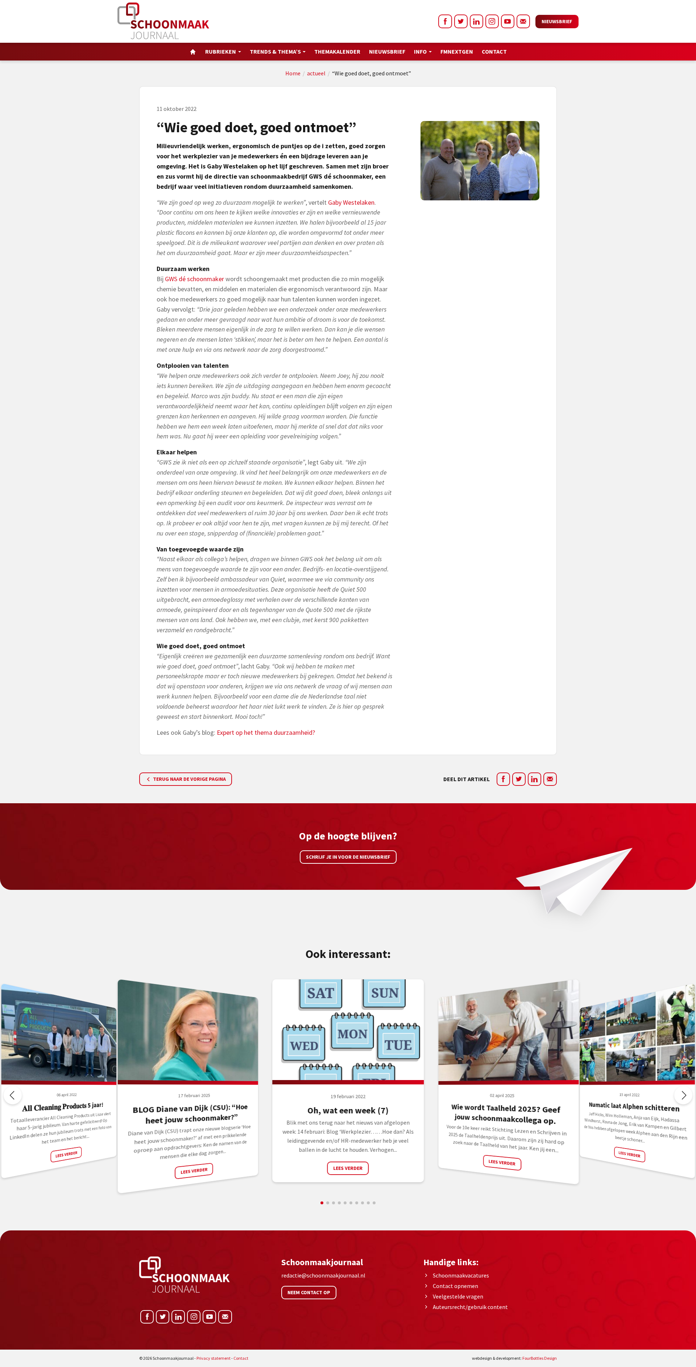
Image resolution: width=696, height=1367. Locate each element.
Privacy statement (213, 1358)
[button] (683, 1095)
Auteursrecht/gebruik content (470, 1306)
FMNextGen (456, 51)
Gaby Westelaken (351, 202)
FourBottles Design (514, 1358)
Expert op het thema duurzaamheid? (266, 732)
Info (420, 51)
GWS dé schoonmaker (194, 279)
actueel (316, 73)
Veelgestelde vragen (458, 1296)
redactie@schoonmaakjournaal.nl (323, 1275)
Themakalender (337, 51)
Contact (494, 51)
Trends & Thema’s (275, 51)
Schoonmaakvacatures (461, 1275)
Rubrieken (220, 51)
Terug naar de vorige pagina (189, 779)
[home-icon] (193, 52)
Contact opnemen (455, 1285)
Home (293, 73)
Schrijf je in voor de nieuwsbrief (348, 857)
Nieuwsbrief (557, 21)
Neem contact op (308, 1292)
